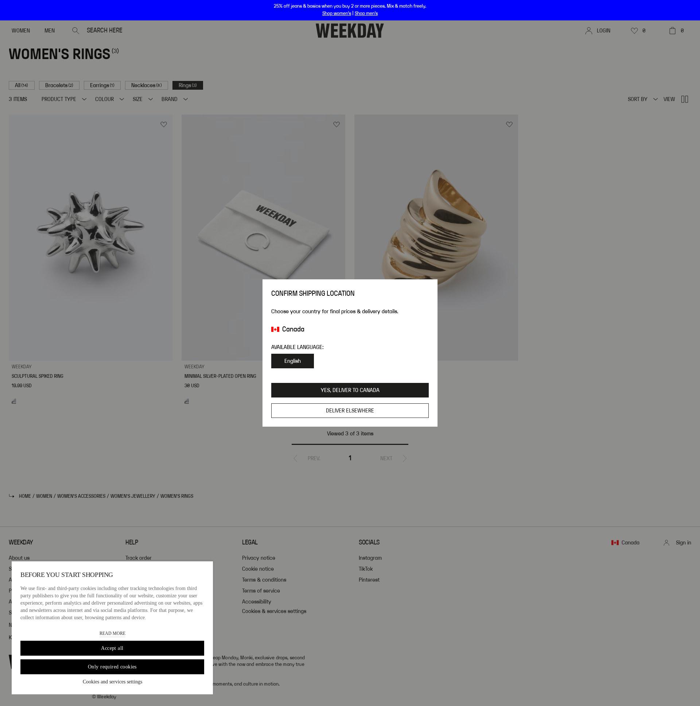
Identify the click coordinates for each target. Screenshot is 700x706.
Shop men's (366, 13)
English (292, 361)
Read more (112, 633)
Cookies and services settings (112, 681)
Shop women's (336, 13)
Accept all (112, 648)
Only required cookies (112, 667)
